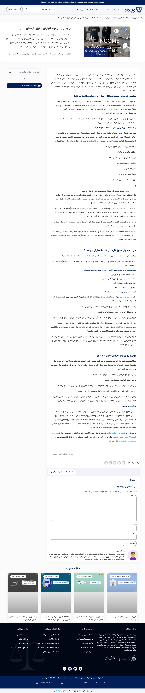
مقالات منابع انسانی (97, 18)
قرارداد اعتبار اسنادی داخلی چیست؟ (125, 618)
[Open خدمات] (103, 10)
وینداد (58, 691)
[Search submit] (26, 9)
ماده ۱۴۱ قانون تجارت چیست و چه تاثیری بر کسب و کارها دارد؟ (56, 618)
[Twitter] (75, 669)
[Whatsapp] (64, 669)
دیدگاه (134, 496)
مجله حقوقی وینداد (137, 18)
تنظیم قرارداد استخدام (117, 433)
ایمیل (134, 533)
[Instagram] (70, 669)
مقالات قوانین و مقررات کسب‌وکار (117, 18)
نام (135, 524)
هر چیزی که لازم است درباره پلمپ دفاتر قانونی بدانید (89, 618)
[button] (123, 463)
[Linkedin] (80, 669)
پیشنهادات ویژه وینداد (127, 441)
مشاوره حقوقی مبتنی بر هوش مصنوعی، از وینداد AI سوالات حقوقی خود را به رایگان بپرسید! (72, 2)
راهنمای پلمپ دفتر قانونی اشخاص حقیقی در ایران (23, 618)
